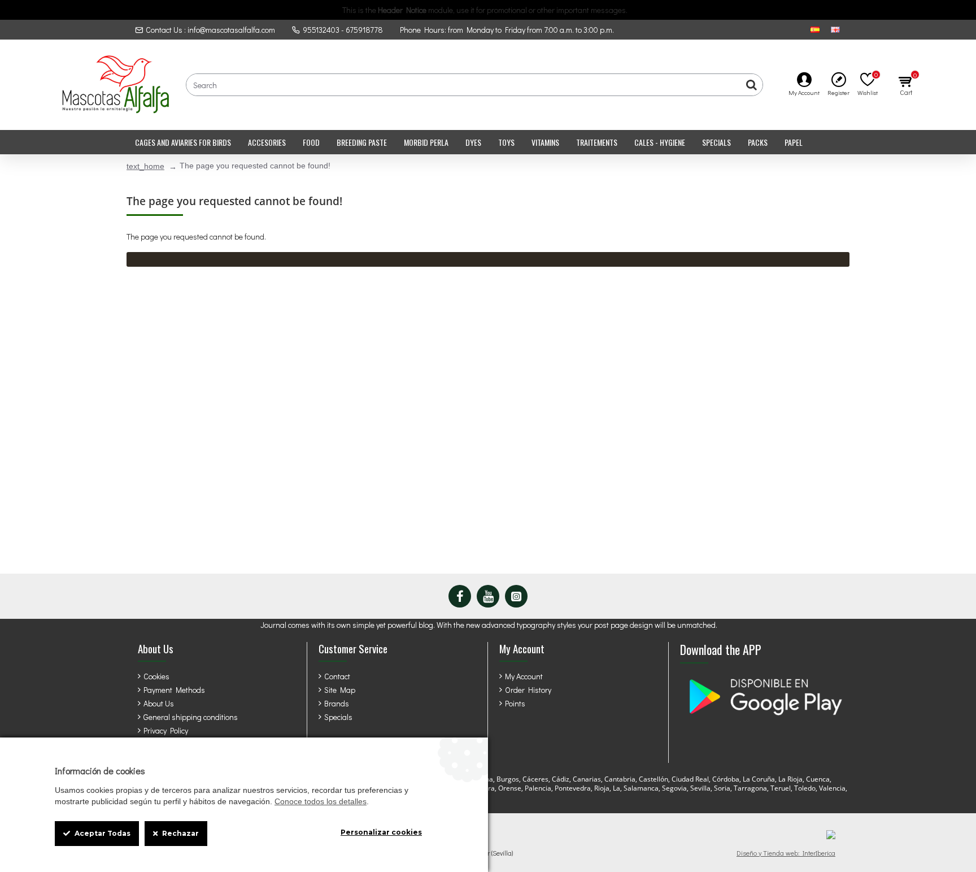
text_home (145, 166)
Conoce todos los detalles (320, 801)
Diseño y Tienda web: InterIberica (786, 852)
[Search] (751, 85)
